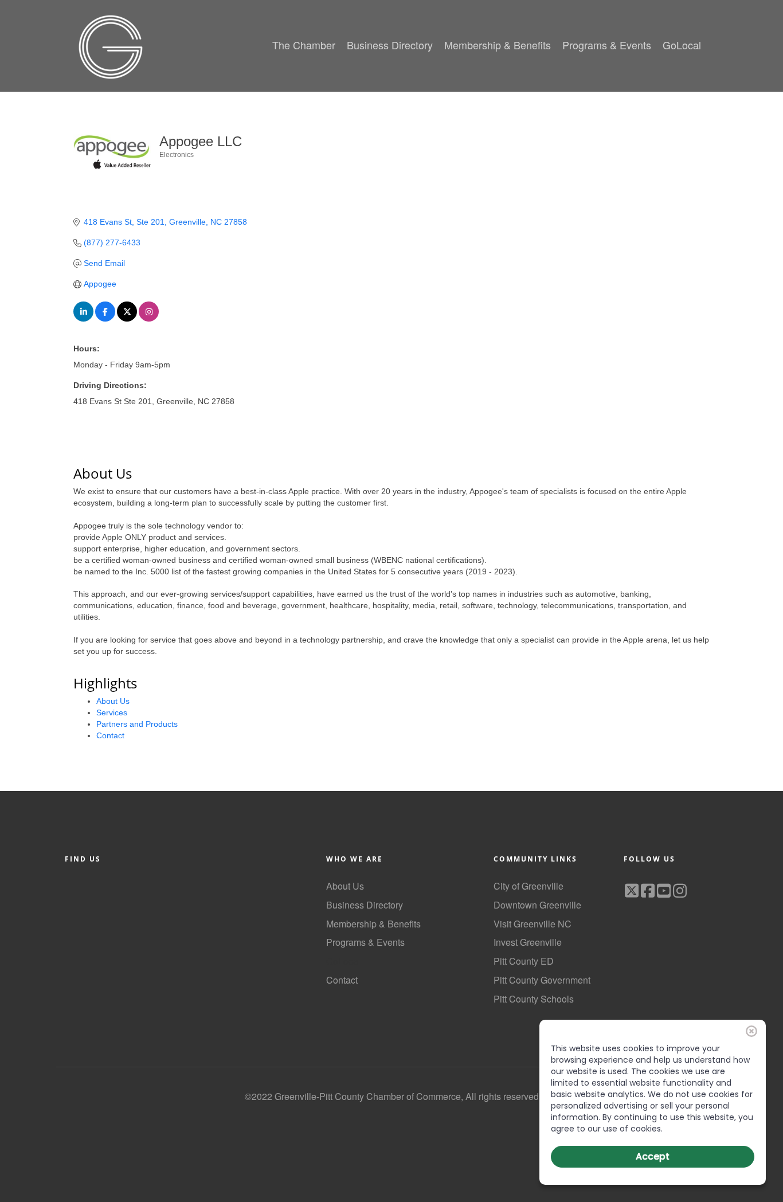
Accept (653, 1156)
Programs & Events (365, 942)
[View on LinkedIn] (83, 318)
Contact (110, 735)
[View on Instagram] (149, 318)
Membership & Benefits (373, 923)
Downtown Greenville (537, 904)
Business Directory (364, 904)
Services (111, 712)
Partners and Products (137, 724)
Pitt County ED (524, 961)
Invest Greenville (528, 942)
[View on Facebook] (105, 318)
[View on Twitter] (127, 318)
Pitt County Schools (534, 998)
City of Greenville (528, 885)
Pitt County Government (542, 979)
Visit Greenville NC (532, 923)
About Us (113, 701)
